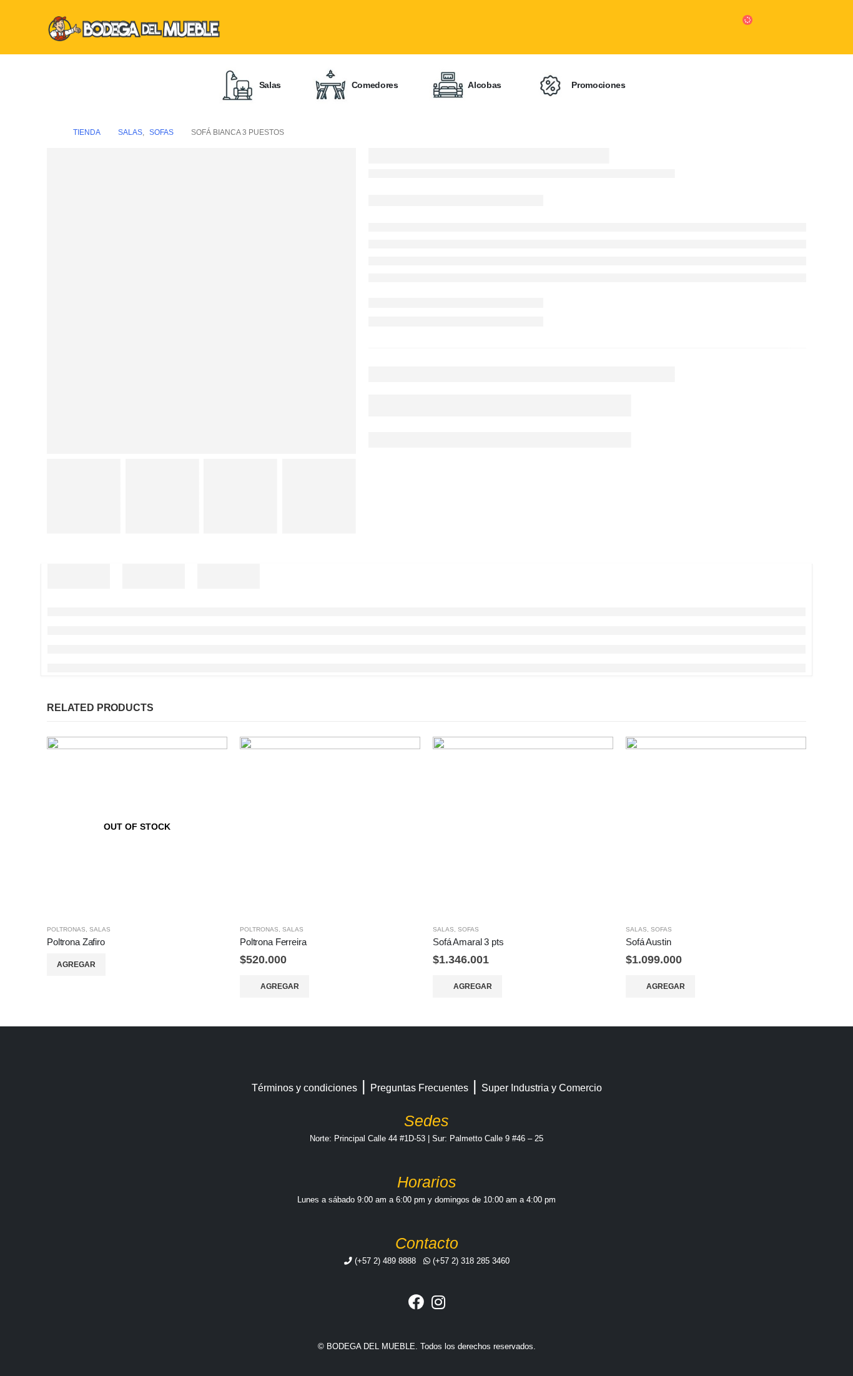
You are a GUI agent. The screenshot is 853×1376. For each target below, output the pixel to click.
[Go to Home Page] (51, 132)
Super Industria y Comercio (541, 1088)
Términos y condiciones (304, 1088)
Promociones (597, 84)
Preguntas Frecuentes (419, 1088)
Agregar (76, 964)
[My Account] (784, 27)
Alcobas (483, 84)
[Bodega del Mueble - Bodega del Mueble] (134, 27)
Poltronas (66, 929)
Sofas (468, 929)
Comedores (373, 84)
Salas (269, 84)
